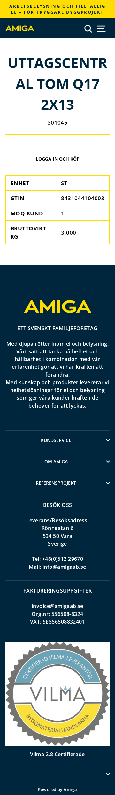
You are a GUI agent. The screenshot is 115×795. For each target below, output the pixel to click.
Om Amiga (56, 462)
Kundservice (56, 440)
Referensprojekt (56, 483)
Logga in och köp (58, 159)
